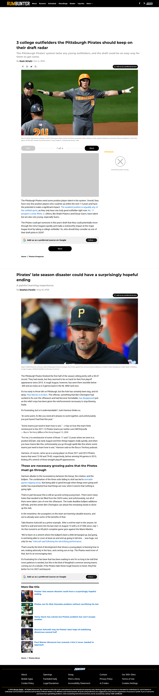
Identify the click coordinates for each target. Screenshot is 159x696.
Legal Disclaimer (51, 683)
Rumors (42, 3)
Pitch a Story (74, 679)
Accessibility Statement (79, 683)
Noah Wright (26, 61)
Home (23, 256)
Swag (70, 674)
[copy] (35, 66)
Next (92, 148)
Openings (47, 674)
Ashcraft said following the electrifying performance (57, 541)
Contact (103, 674)
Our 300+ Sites (129, 674)
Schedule (52, 3)
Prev (28, 148)
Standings (63, 3)
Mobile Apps (27, 679)
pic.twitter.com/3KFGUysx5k (73, 429)
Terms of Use (128, 679)
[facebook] (139, 3)
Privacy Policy (106, 679)
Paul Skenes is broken (37, 395)
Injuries (81, 3)
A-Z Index (104, 683)
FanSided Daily (50, 679)
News (34, 3)
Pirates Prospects (36, 256)
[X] (144, 3)
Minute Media (18, 689)
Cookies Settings (130, 683)
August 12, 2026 (61, 432)
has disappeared (86, 398)
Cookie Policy (27, 683)
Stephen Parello (27, 290)
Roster (72, 3)
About (24, 674)
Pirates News (34, 658)
